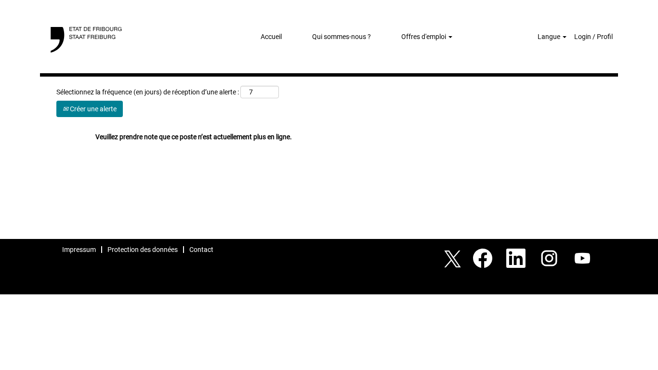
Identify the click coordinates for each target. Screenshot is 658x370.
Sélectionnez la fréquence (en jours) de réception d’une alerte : (147, 92)
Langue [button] (550, 36)
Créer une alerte (92, 109)
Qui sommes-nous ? (341, 36)
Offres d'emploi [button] (424, 36)
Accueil (271, 36)
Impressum (79, 249)
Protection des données (142, 249)
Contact (201, 249)
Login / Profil (593, 36)
